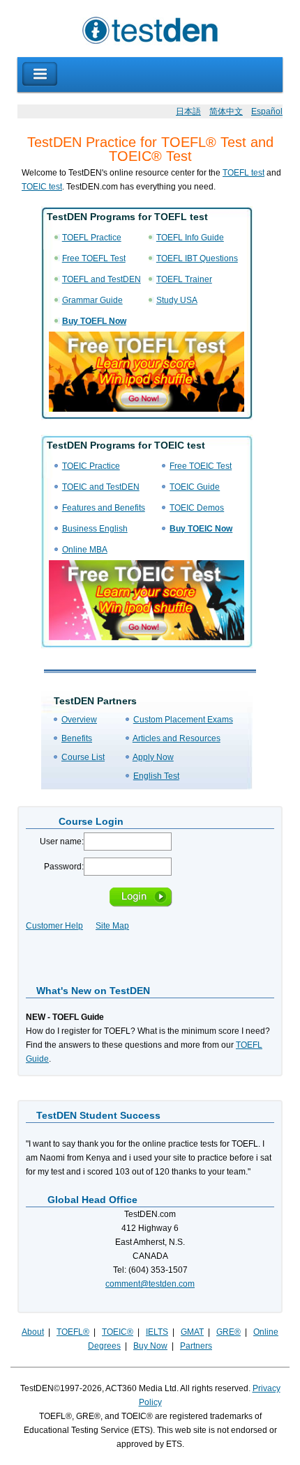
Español (267, 111)
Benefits (76, 738)
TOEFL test (243, 173)
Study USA (176, 300)
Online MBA (84, 550)
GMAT (192, 1332)
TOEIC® (117, 1332)
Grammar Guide (92, 300)
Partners (196, 1346)
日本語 (188, 111)
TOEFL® (73, 1332)
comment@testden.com (150, 1284)
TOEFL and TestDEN (101, 279)
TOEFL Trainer (184, 279)
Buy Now (150, 1346)
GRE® (228, 1332)
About (33, 1332)
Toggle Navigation (39, 74)
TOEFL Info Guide (190, 237)
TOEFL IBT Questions (197, 258)
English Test (156, 776)
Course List (83, 757)
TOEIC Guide (195, 487)
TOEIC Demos (197, 508)
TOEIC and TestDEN (101, 487)
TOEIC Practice (91, 466)
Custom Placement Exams (183, 719)
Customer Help (54, 926)
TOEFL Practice (91, 237)
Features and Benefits (103, 508)
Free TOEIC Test (201, 466)
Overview (79, 719)
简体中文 (226, 111)
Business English (95, 529)
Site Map (112, 926)
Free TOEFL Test (94, 258)
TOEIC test (42, 187)
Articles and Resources (176, 738)
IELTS (157, 1332)
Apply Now (153, 757)
